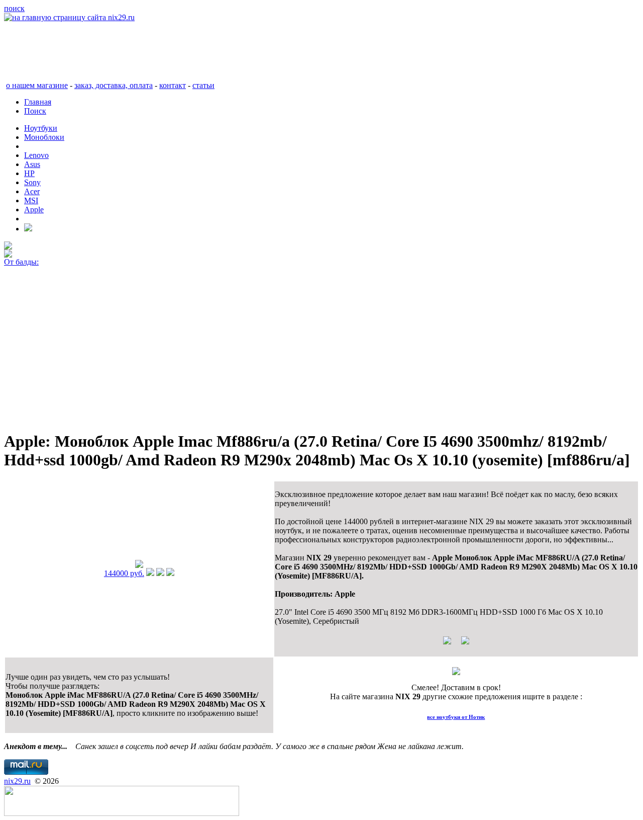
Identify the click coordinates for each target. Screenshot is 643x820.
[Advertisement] (305, 351)
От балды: (21, 262)
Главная (37, 102)
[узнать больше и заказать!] (150, 573)
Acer (32, 191)
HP (29, 173)
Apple (34, 209)
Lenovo (36, 155)
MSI (31, 200)
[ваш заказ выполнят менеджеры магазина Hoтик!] (456, 672)
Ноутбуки (40, 128)
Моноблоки (44, 137)
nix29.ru (17, 781)
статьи (203, 85)
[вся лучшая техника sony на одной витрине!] (8, 246)
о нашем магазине (37, 85)
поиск (14, 8)
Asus (32, 164)
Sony (32, 182)
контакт (172, 85)
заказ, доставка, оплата (113, 85)
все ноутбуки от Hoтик (456, 717)
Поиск (35, 111)
